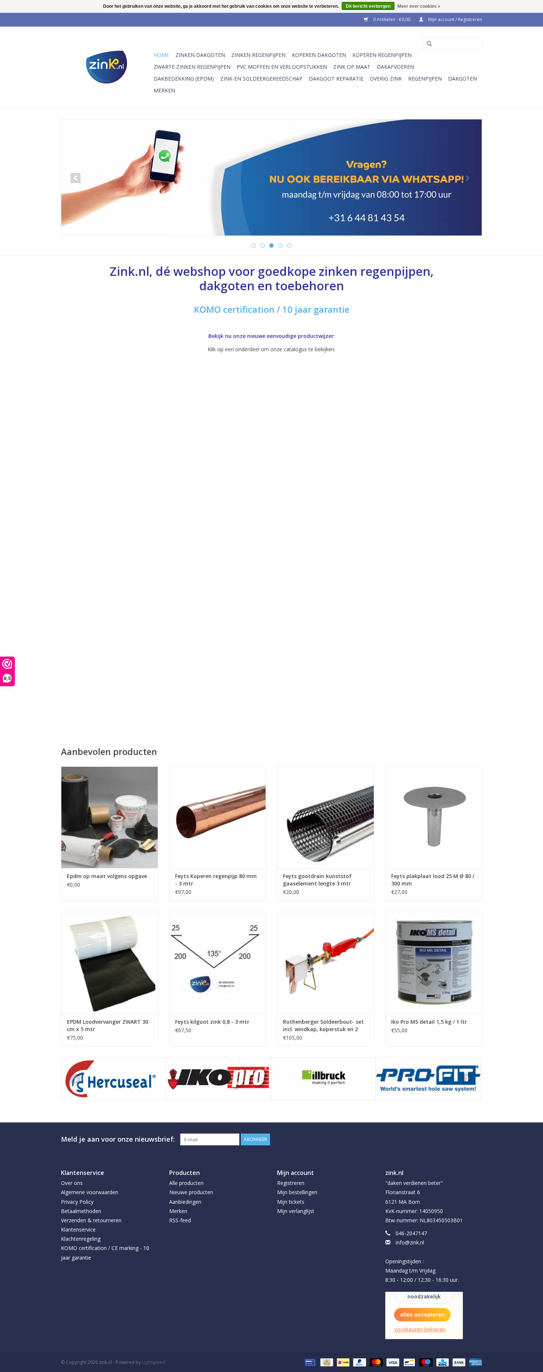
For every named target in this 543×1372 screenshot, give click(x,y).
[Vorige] (76, 178)
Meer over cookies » (418, 6)
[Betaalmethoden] (309, 1362)
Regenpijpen (425, 78)
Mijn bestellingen (297, 1192)
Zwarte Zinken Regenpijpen (192, 66)
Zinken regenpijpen (258, 54)
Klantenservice (78, 1229)
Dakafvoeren (395, 66)
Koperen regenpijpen (381, 54)
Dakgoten (462, 78)
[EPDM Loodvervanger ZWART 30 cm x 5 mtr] (109, 962)
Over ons (72, 1182)
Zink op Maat (351, 66)
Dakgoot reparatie (336, 78)
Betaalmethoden (81, 1211)
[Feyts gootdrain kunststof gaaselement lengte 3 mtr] (325, 817)
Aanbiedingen (185, 1201)
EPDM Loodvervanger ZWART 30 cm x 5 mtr (107, 1025)
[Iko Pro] (116, 1079)
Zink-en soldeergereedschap (261, 78)
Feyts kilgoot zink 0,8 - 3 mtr (212, 1021)
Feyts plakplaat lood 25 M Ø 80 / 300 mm (432, 880)
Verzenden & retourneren (91, 1220)
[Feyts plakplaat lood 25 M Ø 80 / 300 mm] (433, 817)
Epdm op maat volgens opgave (107, 876)
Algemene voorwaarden (89, 1192)
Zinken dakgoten (200, 54)
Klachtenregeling (80, 1238)
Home (161, 54)
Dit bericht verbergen (368, 6)
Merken (164, 90)
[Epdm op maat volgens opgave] (109, 817)
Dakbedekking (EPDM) (184, 78)
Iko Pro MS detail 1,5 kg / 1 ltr (429, 1021)
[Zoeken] (426, 44)
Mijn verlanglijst (295, 1211)
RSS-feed (180, 1220)
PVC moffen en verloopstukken (282, 66)
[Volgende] (467, 178)
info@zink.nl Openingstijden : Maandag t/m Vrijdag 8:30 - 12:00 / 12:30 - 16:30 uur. (422, 1261)
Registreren (290, 1182)
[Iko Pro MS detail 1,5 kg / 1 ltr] (433, 962)
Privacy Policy (77, 1201)
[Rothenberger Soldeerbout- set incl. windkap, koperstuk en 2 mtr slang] (325, 962)
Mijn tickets (290, 1201)
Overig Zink (386, 78)
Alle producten (186, 1182)
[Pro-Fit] (326, 1079)
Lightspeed (153, 1362)
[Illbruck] (221, 1079)
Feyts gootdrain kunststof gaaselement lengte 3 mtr (317, 880)
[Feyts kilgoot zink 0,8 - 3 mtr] (217, 962)
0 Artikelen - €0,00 (391, 19)
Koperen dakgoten (319, 54)
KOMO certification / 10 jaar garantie (271, 309)
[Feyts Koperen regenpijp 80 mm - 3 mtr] (217, 817)
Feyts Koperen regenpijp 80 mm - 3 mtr (216, 880)
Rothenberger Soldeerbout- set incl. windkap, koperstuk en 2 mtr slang (323, 1025)
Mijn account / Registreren (454, 19)
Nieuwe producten (191, 1192)
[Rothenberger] (431, 1079)
